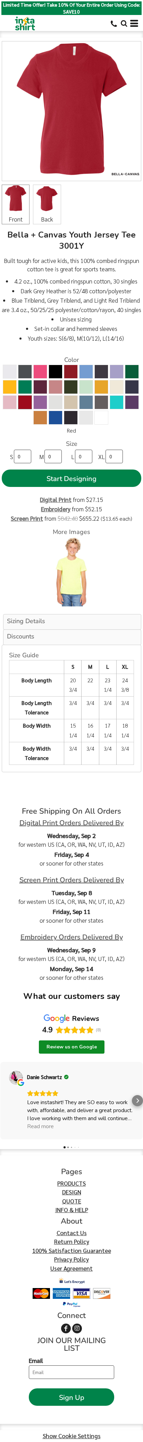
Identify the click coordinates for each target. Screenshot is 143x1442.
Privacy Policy (71, 1259)
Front (16, 219)
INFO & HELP (71, 1210)
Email (36, 1360)
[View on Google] (16, 1078)
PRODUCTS (71, 1183)
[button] (123, 23)
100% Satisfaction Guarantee (71, 1250)
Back (47, 219)
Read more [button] (40, 1126)
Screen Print (27, 518)
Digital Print (56, 499)
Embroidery (55, 509)
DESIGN (71, 1192)
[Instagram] (77, 1328)
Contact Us (72, 1232)
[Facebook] (66, 1328)
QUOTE (71, 1201)
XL (101, 456)
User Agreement (71, 1268)
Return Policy (71, 1241)
